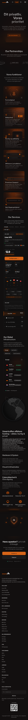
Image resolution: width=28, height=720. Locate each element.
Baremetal (11, 226)
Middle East (7, 353)
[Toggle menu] (25, 2)
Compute (6, 226)
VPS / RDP (7, 229)
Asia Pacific (14, 350)
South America (16, 353)
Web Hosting (22, 226)
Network (17, 226)
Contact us (14, 553)
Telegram (14, 557)
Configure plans (13, 258)
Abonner (14, 695)
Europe (6, 350)
